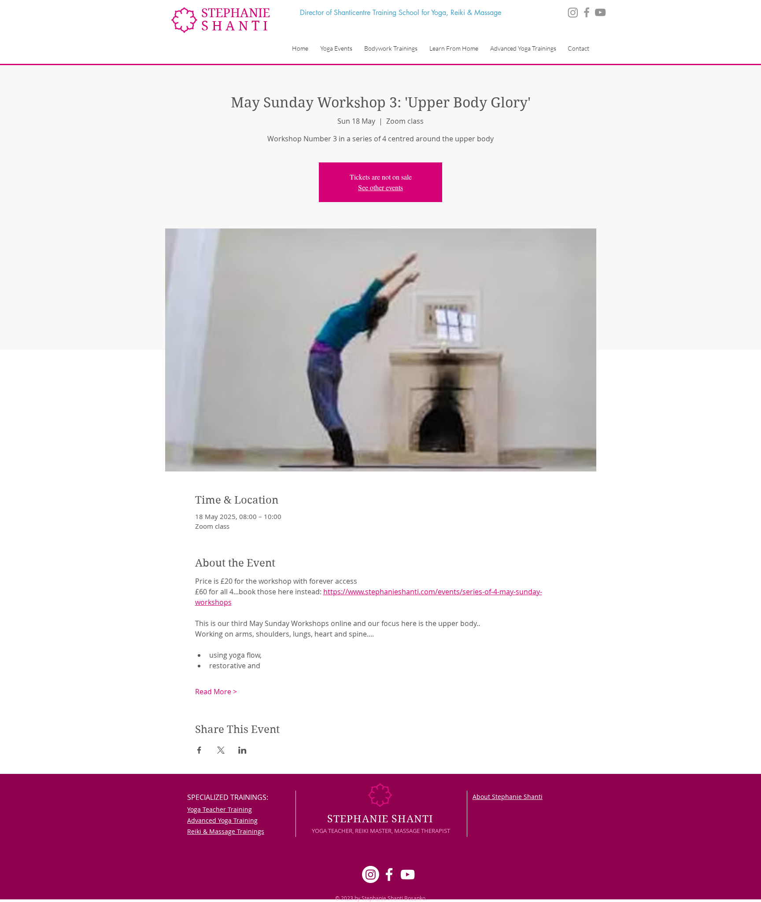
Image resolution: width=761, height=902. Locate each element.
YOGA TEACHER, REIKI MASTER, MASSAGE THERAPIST (381, 831)
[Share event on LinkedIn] (242, 750)
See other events (380, 187)
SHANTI (236, 25)
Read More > (216, 691)
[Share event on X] (221, 750)
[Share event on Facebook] (199, 750)
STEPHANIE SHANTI (380, 819)
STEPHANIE (235, 13)
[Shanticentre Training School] (600, 12)
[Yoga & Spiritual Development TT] (586, 12)
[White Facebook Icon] (389, 874)
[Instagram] (573, 12)
